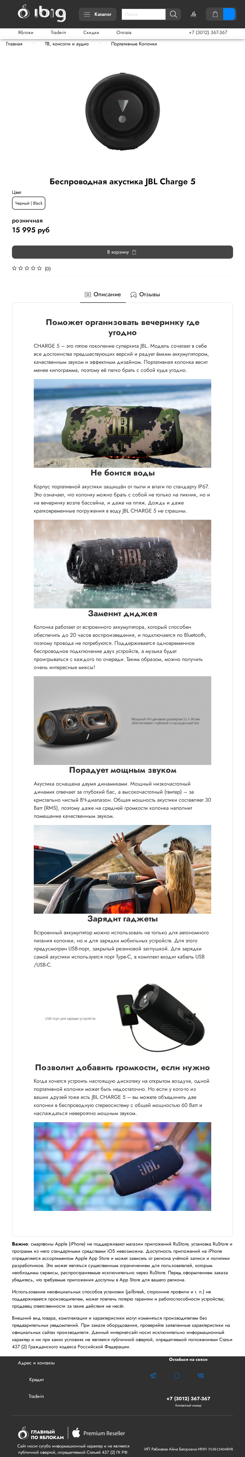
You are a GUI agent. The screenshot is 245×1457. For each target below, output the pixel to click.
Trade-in (58, 32)
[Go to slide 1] (114, 171)
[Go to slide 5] (131, 171)
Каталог (102, 14)
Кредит (36, 1379)
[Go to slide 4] (127, 171)
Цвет (16, 192)
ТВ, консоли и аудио (67, 43)
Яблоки (25, 32)
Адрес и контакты (36, 1362)
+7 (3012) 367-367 (208, 32)
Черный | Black (28, 203)
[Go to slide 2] (118, 171)
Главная (14, 43)
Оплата (124, 32)
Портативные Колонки (134, 43)
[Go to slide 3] (122, 171)
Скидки (91, 32)
